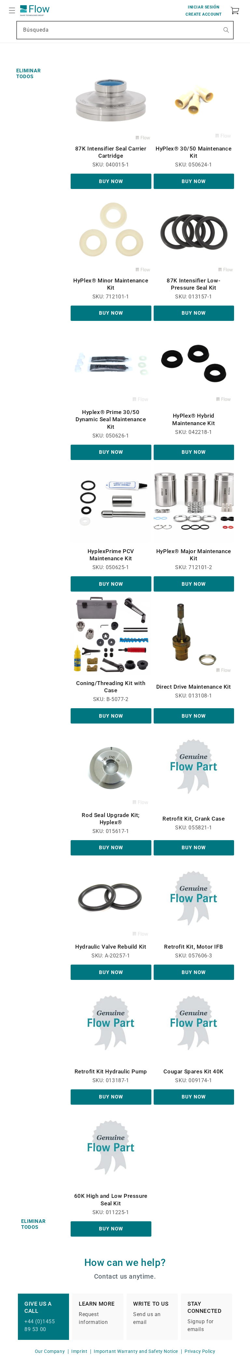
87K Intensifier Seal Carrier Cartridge (110, 152)
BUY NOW (111, 181)
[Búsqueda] (226, 30)
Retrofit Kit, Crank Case (193, 818)
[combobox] (125, 30)
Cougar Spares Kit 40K (193, 1071)
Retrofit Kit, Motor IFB (193, 946)
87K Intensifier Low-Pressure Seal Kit (193, 284)
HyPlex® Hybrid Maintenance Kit (193, 419)
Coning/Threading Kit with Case (110, 687)
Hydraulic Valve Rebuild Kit (110, 946)
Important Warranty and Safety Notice (136, 1351)
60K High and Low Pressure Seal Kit (110, 1199)
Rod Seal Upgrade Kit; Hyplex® (111, 818)
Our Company (50, 1351)
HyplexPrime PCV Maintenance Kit (111, 555)
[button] (12, 10)
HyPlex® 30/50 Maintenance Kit (193, 152)
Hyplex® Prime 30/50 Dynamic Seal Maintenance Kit (111, 419)
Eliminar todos (28, 73)
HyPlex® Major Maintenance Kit (193, 555)
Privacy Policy (200, 1351)
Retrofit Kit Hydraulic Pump (111, 1071)
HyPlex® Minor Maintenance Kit (110, 284)
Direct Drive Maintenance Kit (193, 686)
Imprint (79, 1351)
